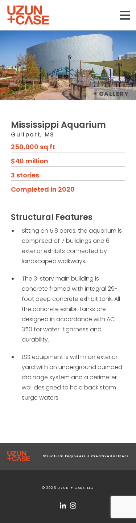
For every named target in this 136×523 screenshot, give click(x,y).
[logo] (18, 456)
